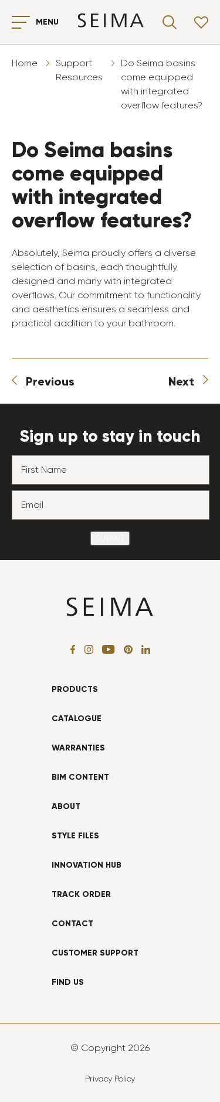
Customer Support (95, 953)
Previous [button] (50, 381)
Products (75, 689)
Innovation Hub (86, 865)
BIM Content (80, 777)
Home (25, 63)
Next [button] (181, 381)
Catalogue (76, 719)
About (66, 806)
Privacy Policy (110, 1078)
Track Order (81, 894)
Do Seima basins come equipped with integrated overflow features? (161, 84)
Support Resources (79, 70)
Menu (47, 22)
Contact (72, 924)
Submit (109, 538)
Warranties (78, 748)
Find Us (68, 982)
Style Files (75, 836)
